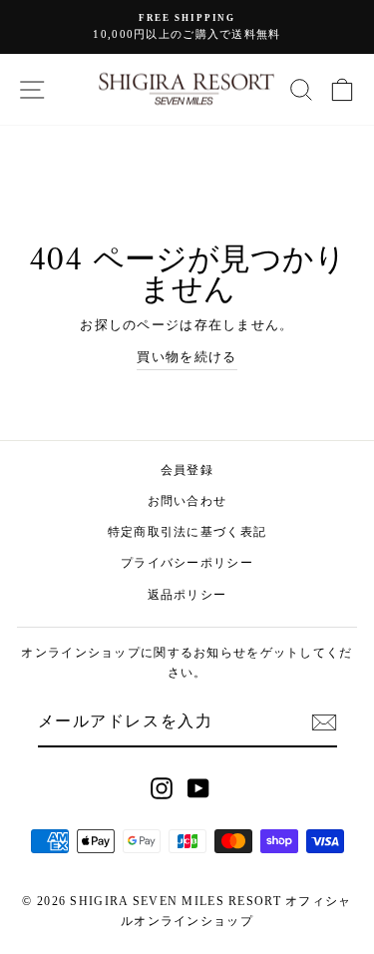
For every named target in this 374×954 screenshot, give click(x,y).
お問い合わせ (187, 501)
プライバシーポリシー (187, 563)
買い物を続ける (186, 357)
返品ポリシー (187, 595)
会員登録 (187, 470)
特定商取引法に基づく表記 (187, 532)
